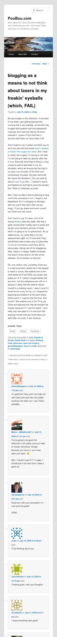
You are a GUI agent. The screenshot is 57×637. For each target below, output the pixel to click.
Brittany (18, 221)
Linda (13, 540)
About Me (22, 54)
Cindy (34, 112)
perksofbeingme (15, 345)
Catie (10, 343)
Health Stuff (20, 340)
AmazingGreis (17, 494)
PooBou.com (19, 18)
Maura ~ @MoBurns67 (21, 432)
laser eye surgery (31, 343)
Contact (34, 54)
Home (11, 54)
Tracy (25, 345)
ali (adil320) (16, 612)
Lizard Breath (17, 576)
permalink (15, 348)
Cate (31, 337)
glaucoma (17, 343)
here (17, 181)
